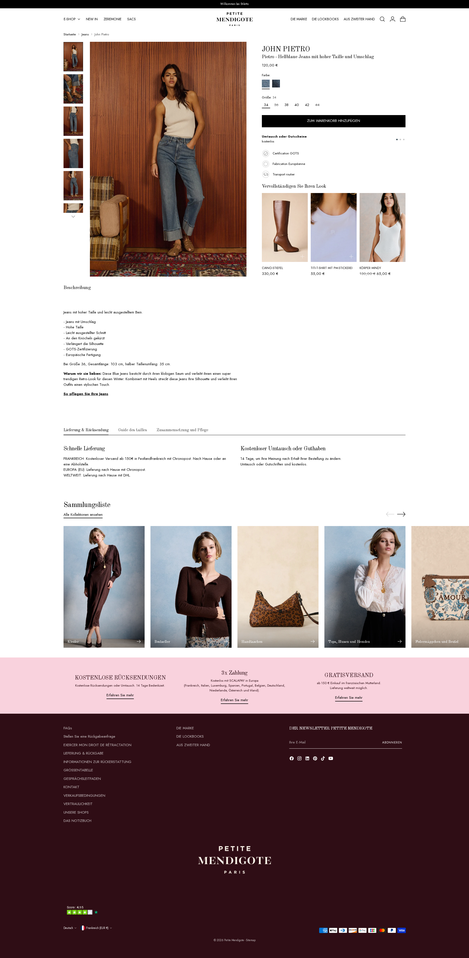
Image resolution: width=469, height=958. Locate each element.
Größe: (269, 97)
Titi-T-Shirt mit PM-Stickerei (331, 268)
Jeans (85, 34)
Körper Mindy (370, 268)
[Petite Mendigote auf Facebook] (292, 759)
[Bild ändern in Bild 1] (73, 56)
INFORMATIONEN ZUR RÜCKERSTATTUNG (97, 761)
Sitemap (251, 940)
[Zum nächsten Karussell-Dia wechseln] (401, 514)
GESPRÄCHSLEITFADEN (82, 778)
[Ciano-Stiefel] (285, 227)
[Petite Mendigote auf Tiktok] (323, 759)
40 (296, 105)
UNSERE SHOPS (76, 812)
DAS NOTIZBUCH (77, 820)
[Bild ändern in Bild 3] (73, 121)
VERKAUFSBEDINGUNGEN (84, 795)
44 (317, 105)
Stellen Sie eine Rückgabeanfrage (89, 736)
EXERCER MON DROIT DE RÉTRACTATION (97, 745)
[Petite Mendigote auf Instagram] (300, 759)
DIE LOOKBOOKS (190, 736)
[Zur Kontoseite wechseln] (392, 19)
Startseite (70, 34)
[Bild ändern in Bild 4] (73, 153)
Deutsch (68, 928)
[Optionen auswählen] (302, 256)
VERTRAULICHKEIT (78, 804)
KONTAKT (71, 787)
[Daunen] (73, 216)
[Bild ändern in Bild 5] (73, 185)
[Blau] (266, 84)
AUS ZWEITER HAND (193, 745)
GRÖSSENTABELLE (78, 770)
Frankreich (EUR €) (97, 928)
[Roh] (276, 84)
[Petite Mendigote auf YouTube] (331, 759)
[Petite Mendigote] (234, 19)
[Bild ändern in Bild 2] (73, 89)
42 (307, 105)
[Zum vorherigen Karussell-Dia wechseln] (390, 514)
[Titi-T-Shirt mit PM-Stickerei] (334, 227)
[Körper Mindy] (382, 227)
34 (266, 105)
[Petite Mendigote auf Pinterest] (316, 759)
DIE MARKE (185, 728)
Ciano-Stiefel (272, 268)
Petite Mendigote (234, 940)
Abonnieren (392, 742)
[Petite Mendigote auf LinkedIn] (308, 759)
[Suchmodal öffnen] (382, 19)
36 (276, 105)
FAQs (68, 728)
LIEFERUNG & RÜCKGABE (84, 753)
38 (286, 105)
